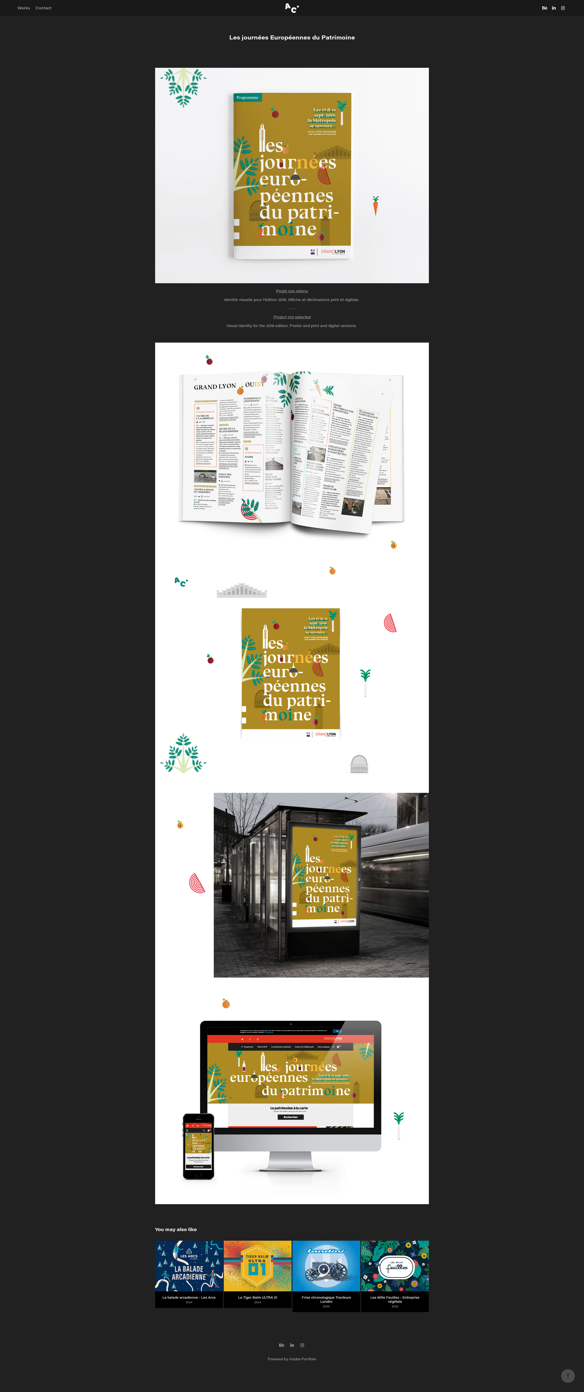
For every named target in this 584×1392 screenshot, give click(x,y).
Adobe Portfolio (302, 1359)
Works (24, 7)
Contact (44, 7)
